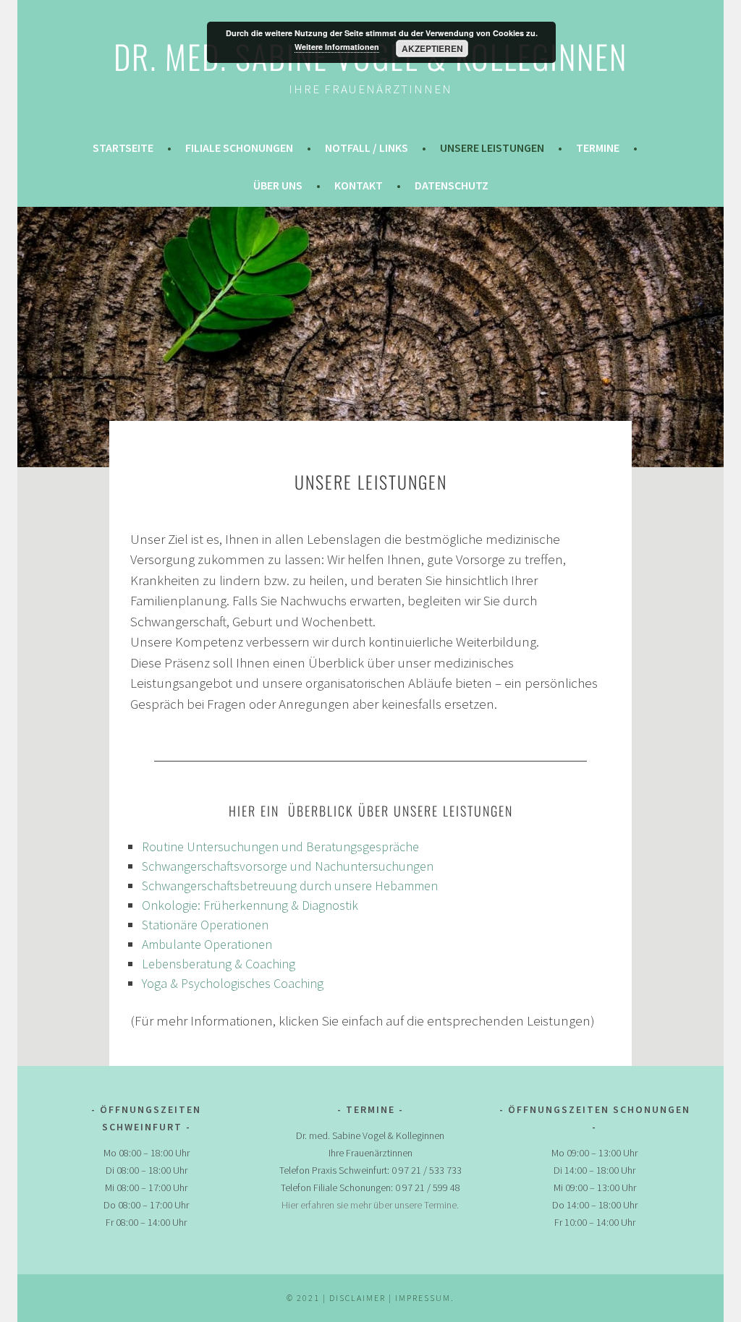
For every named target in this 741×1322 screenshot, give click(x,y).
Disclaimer (359, 1297)
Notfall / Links (366, 147)
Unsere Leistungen (492, 147)
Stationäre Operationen (205, 924)
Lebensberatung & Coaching (218, 963)
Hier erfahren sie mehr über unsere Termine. (370, 1204)
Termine (597, 147)
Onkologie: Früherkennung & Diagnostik (250, 905)
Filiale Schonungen (239, 147)
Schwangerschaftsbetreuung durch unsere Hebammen (290, 885)
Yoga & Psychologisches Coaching (232, 983)
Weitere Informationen (337, 46)
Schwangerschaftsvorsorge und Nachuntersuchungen (287, 866)
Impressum (423, 1297)
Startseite (123, 147)
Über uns (277, 185)
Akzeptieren (432, 48)
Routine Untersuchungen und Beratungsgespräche (280, 846)
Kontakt (358, 185)
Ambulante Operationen (207, 944)
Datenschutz (451, 185)
